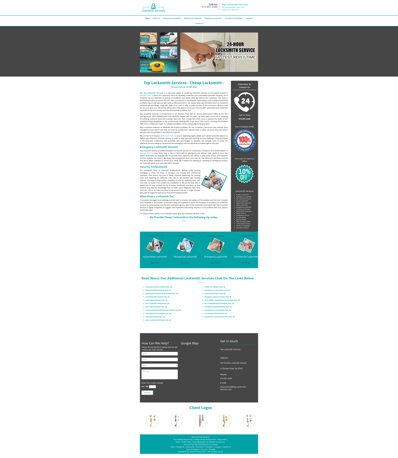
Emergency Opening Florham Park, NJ (217, 307)
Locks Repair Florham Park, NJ (156, 300)
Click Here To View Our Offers (244, 159)
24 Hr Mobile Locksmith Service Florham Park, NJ (222, 300)
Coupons (249, 18)
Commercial (190, 447)
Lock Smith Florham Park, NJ (214, 293)
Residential (180, 447)
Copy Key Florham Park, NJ (155, 317)
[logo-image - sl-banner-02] (219, 52)
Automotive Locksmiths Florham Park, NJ (219, 317)
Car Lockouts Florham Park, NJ (215, 313)
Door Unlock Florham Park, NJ (156, 307)
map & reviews (222, 439)
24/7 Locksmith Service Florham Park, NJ (219, 303)
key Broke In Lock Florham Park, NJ (217, 290)
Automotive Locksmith (172, 18)
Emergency (209, 447)
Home (147, 18)
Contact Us (199, 23)
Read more (164, 40)
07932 (184, 221)
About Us (156, 18)
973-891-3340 (209, 6)
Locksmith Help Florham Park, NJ (157, 297)
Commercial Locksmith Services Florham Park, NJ (163, 310)
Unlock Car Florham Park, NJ (214, 287)
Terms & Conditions (192, 449)
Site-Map (212, 449)
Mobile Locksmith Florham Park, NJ (158, 290)
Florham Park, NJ (178, 87)
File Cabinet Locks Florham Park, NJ (158, 313)
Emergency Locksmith (213, 18)
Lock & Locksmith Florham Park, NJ (158, 320)
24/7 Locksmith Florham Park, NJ (157, 303)
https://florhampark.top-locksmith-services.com (208, 442)
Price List (204, 449)
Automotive (200, 447)
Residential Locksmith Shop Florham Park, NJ (161, 293)
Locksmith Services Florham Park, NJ (158, 287)
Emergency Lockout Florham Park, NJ (217, 297)
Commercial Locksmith (234, 18)
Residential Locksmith (192, 18)
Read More (144, 40)
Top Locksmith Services (153, 93)
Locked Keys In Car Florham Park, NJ (217, 310)
